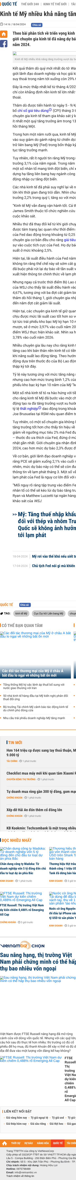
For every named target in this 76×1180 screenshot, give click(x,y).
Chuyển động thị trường (21, 779)
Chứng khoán (14, 797)
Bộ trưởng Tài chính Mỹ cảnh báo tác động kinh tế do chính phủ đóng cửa (35, 708)
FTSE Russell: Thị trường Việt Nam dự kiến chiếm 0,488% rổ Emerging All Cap (22, 909)
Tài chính (12, 761)
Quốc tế (9, 4)
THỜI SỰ (15, 1143)
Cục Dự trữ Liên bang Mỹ (48, 613)
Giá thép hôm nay (16, 1123)
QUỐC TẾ (57, 1143)
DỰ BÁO (28, 1143)
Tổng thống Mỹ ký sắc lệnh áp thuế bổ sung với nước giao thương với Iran (33, 686)
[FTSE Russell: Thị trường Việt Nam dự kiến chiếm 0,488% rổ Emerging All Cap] (23, 897)
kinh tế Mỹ (21, 613)
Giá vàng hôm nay (16, 1117)
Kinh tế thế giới (54, 4)
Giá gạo (71, 1123)
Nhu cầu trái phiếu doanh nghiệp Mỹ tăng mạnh (34, 718)
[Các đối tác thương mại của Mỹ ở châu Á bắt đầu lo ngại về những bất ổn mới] (35, 655)
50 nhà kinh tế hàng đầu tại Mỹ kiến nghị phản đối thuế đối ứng (35, 697)
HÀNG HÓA (43, 1143)
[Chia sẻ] (3, 43)
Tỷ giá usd (58, 1117)
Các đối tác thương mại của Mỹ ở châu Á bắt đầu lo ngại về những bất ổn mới (32, 673)
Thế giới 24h (30, 4)
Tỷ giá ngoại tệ (39, 1117)
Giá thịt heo (56, 1123)
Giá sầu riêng (38, 1123)
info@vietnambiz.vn (26, 1172)
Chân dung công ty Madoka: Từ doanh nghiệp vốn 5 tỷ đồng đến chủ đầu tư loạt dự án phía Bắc (23, 868)
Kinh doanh (6, 880)
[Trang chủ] (3, 34)
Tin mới (15, 742)
